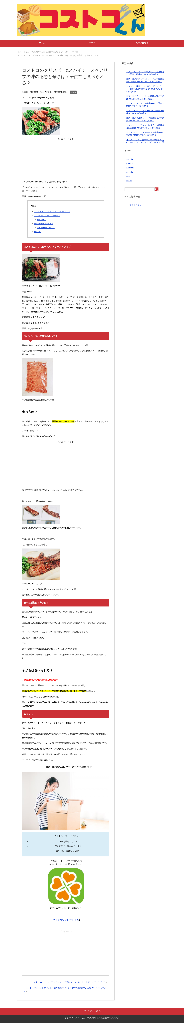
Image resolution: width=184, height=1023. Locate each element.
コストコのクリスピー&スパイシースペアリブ (52, 212)
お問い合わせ (142, 43)
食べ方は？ (41, 220)
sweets (129, 159)
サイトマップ (136, 205)
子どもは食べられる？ (46, 228)
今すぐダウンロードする (66, 919)
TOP (44, 52)
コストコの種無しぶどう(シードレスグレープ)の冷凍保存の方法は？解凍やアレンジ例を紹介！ (144, 89)
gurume (129, 163)
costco (92, 43)
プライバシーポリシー (93, 1011)
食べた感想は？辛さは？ (43, 224)
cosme (129, 180)
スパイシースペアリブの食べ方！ (47, 216)
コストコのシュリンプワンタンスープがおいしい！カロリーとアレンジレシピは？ (69, 982)
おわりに (37, 232)
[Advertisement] (65, 160)
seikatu (129, 172)
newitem (130, 168)
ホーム (42, 43)
